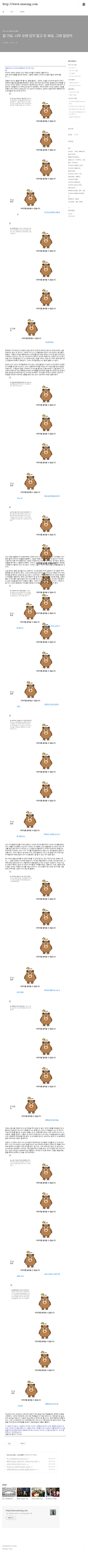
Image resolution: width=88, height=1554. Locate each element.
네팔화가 (77, 176)
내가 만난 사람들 (73, 70)
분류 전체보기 (72, 61)
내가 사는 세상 (11, 1455)
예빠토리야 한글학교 (73, 157)
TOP (83, 1547)
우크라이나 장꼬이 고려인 (75, 185)
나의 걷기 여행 (72, 98)
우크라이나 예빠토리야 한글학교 (76, 195)
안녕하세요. (49, 342)
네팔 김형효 (71, 176)
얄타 (80, 190)
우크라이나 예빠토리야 (74, 168)
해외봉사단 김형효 (73, 190)
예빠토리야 (82, 151)
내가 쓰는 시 (72, 68)
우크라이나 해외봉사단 (74, 182)
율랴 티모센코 (71, 154)
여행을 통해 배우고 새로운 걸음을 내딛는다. (21, 1469)
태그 (12, 12)
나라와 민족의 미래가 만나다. (16, 1464)
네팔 (76, 202)
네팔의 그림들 (72, 95)
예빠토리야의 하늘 (51, 1120)
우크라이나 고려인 (73, 174)
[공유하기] (12, 1443)
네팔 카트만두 (71, 188)
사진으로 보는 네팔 (74, 92)
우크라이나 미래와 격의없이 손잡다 (18, 1467)
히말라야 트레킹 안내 (74, 117)
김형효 (81, 202)
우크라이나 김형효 (73, 179)
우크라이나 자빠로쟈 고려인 (75, 165)
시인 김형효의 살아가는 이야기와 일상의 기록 (19, 1513)
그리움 (75, 151)
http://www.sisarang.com (20, 4)
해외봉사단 (71, 199)
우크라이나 (78, 160)
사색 (80, 174)
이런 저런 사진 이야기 (75, 85)
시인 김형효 (71, 202)
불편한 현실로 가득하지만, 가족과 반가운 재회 (22, 1461)
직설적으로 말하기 (74, 83)
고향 (84, 190)
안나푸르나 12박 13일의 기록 (77, 106)
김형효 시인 (71, 160)
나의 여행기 (20, 1455)
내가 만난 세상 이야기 (75, 76)
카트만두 (70, 151)
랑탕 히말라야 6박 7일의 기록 (77, 109)
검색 (78, 4)
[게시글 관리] (15, 1443)
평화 (69, 162)
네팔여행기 (71, 89)
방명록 (22, 12)
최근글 (70, 135)
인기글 (76, 135)
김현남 (77, 199)
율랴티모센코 (71, 171)
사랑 (84, 160)
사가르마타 (74, 162)
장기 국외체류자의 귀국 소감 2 (17, 1459)
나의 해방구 (71, 80)
